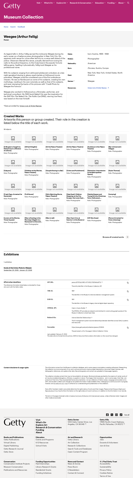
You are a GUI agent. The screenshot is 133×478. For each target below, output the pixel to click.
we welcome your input (61, 383)
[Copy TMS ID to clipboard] (127, 291)
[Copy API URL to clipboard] (127, 282)
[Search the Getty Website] (128, 3)
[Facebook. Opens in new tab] (107, 414)
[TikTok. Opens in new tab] (121, 414)
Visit (38, 3)
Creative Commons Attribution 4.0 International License (87, 396)
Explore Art (61, 3)
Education (99, 3)
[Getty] (12, 6)
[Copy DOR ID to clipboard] (127, 300)
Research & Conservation (80, 3)
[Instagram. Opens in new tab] (116, 414)
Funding (110, 3)
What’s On (48, 3)
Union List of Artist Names (31, 106)
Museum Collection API (95, 286)
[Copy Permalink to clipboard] (127, 327)
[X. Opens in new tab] (112, 414)
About (121, 3)
